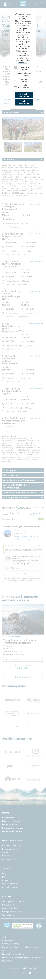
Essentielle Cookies (24, 68)
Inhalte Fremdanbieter (24, 86)
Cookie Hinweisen (24, 61)
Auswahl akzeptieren (24, 95)
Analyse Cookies (24, 80)
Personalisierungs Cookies (25, 74)
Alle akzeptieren (24, 102)
